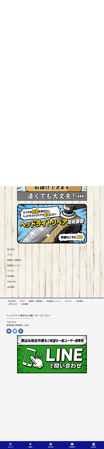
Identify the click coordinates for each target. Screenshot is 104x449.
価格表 (30, 447)
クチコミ (10, 270)
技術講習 (10, 276)
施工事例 (10, 249)
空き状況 (93, 447)
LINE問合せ (72, 447)
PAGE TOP (100, 437)
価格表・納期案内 (14, 260)
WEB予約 (50, 447)
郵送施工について (14, 265)
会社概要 (10, 287)
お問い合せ (11, 281)
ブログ (10, 254)
